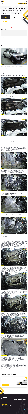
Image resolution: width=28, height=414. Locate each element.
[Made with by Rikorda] (23, 409)
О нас (21, 399)
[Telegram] (24, 404)
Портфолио (18, 397)
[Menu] (26, 1)
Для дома (15, 399)
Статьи (19, 399)
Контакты (24, 399)
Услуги (15, 397)
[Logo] (2, 1)
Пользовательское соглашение (4, 407)
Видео (25, 397)
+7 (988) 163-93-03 (4, 404)
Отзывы (22, 397)
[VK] (23, 404)
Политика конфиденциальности (12, 407)
